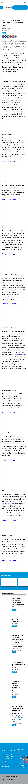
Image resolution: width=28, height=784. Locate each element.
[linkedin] (8, 36)
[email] (13, 36)
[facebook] (3, 36)
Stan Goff (14, 606)
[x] (26, 757)
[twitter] (5, 36)
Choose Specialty (7, 7)
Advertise (9, 750)
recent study (7, 504)
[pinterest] (10, 36)
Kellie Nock (15, 648)
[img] (14, 2)
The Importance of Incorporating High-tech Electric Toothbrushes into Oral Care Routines (18, 710)
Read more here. (9, 161)
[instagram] (26, 762)
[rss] (26, 759)
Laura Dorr (7, 30)
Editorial (13, 750)
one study (19, 355)
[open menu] (2, 3)
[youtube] (24, 759)
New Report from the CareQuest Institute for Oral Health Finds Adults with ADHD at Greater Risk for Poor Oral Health (18, 641)
